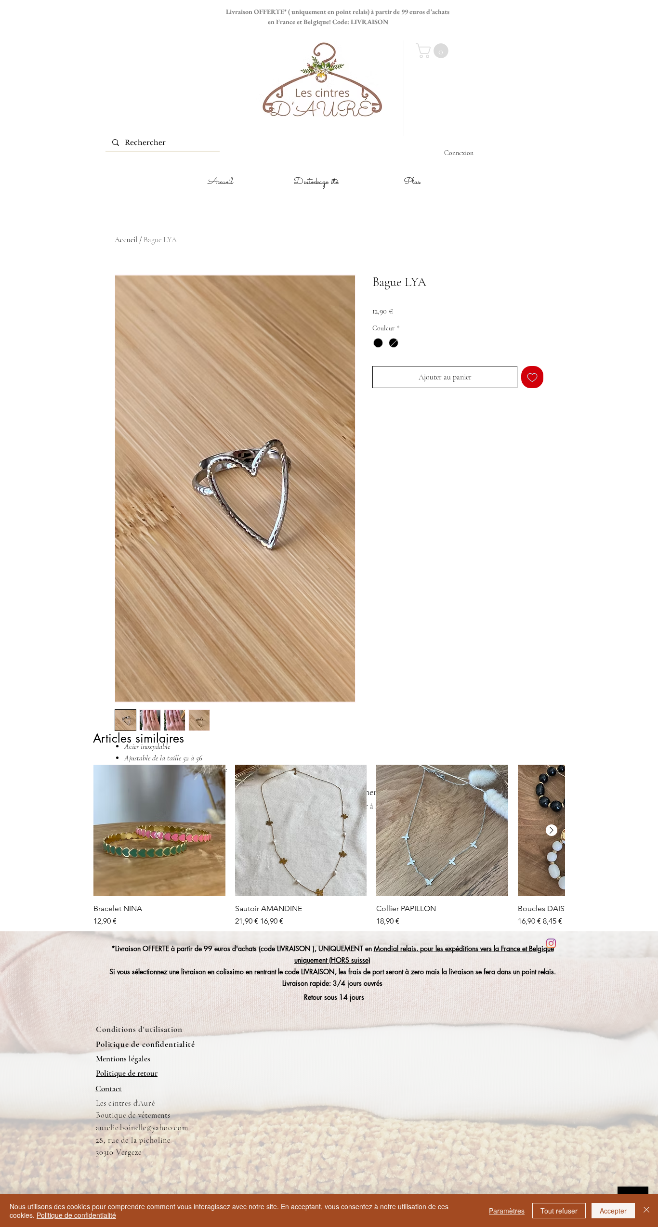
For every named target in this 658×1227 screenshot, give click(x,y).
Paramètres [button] (507, 1210)
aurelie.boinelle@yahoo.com (142, 1128)
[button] (434, 50)
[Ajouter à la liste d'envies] (532, 377)
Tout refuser (559, 1210)
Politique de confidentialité (76, 1215)
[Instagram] (551, 943)
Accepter (613, 1210)
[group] (329, 846)
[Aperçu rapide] (159, 831)
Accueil (126, 240)
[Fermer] (646, 1210)
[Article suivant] (551, 830)
